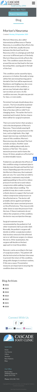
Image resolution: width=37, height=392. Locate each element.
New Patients (9, 359)
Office (7, 354)
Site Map (13, 389)
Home (6, 350)
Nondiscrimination (21, 389)
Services (7, 356)
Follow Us (18, 328)
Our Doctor (8, 352)
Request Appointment (18, 14)
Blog (6, 361)
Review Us (28, 328)
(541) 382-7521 (18, 9)
